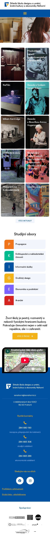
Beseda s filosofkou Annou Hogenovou (37, 122)
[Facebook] (20, 480)
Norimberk (8, 51)
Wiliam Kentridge (11, 119)
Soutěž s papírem (36, 187)
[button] (25, 13)
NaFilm (6, 85)
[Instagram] (30, 480)
